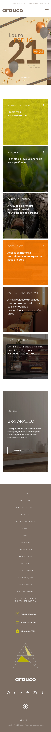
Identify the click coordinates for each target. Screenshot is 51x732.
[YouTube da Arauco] (35, 692)
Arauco (25, 528)
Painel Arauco (28, 614)
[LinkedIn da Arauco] (21, 692)
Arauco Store (28, 631)
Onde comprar (33, 3)
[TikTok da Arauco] (42, 692)
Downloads (16, 3)
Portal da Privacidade (25, 720)
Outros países (44, 3)
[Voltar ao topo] (25, 706)
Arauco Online (28, 623)
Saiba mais (25, 78)
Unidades (24, 3)
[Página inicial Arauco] (12, 10)
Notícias (25, 514)
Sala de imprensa (25, 521)
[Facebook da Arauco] (14, 693)
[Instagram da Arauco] (8, 692)
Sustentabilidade (25, 507)
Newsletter (25, 549)
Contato (25, 542)
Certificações (25, 577)
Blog (25, 535)
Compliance (25, 584)
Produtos (25, 500)
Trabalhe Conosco (26, 591)
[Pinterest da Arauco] (27, 692)
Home (25, 493)
